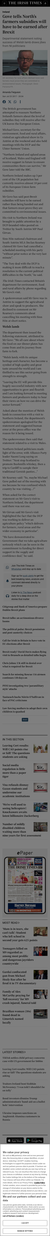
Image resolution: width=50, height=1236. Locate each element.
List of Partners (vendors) (13, 1216)
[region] (25, 1190)
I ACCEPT (25, 1223)
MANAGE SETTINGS (25, 1231)
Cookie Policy (39, 1183)
